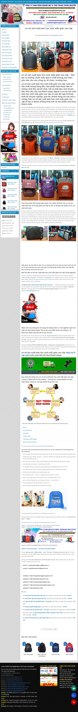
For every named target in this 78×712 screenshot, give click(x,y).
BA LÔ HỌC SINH (7, 81)
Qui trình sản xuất (6, 61)
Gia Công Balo (6, 44)
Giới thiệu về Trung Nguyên (9, 67)
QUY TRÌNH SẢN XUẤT (31, 1)
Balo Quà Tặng (6, 41)
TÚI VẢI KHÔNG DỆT (8, 108)
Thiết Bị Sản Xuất (6, 49)
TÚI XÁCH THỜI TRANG (9, 100)
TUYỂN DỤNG (63, 1)
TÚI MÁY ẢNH (6, 114)
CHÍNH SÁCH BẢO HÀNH (44, 1)
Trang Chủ (4, 1)
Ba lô (51, 158)
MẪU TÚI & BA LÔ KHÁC (9, 103)
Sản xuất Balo (6, 38)
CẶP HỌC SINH (7, 90)
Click (28, 519)
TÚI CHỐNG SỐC (7, 110)
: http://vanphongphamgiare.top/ (39, 582)
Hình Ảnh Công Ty (7, 52)
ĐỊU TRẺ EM (6, 119)
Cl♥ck (69, 595)
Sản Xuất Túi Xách (7, 55)
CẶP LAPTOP (6, 88)
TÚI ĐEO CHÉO (7, 106)
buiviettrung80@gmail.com (31, 290)
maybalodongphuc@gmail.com (38, 565)
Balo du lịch (38, 552)
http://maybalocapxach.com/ (39, 579)
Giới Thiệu (11, 1)
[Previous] (22, 650)
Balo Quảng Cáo (6, 46)
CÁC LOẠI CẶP (6, 85)
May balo (4, 32)
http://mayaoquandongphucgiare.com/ (42, 585)
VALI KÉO (4, 94)
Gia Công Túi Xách (7, 58)
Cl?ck (65, 606)
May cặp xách (5, 35)
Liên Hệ (69, 1)
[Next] (75, 650)
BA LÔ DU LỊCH (7, 79)
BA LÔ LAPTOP (7, 77)
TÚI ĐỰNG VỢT (7, 112)
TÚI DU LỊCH (5, 97)
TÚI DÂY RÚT (6, 117)
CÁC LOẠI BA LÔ (6, 74)
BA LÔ (25, 427)
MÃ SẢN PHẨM (55, 1)
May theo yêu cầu (20, 1)
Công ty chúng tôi (51, 335)
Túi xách (56, 158)
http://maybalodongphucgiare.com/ (41, 576)
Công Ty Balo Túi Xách (8, 64)
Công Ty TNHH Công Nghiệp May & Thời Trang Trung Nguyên (40, 525)
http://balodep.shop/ (36, 588)
